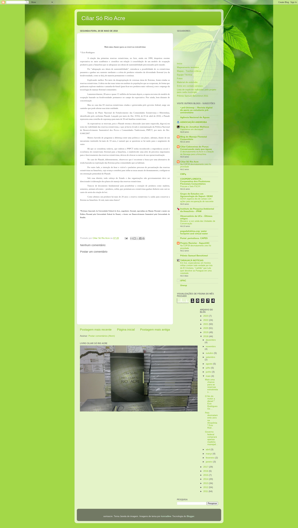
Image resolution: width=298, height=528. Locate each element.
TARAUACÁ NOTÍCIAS (191, 260)
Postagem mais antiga (155, 329)
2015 (206, 475)
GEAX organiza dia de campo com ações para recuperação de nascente (196, 200)
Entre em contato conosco (190, 86)
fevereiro (210, 458)
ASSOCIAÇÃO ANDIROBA (193, 122)
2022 (206, 320)
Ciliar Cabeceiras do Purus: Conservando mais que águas (196, 148)
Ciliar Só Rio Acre (103, 18)
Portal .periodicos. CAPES (194, 238)
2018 (206, 336)
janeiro (209, 462)
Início (179, 63)
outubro (210, 353)
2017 (206, 467)
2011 (206, 491)
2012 (206, 487)
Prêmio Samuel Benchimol (194, 255)
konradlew (166, 516)
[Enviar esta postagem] (126, 238)
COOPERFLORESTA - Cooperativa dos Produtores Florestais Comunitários (195, 181)
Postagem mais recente (96, 329)
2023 (206, 316)
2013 (206, 483)
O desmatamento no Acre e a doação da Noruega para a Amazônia (197, 152)
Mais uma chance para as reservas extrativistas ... (211, 385)
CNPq (183, 174)
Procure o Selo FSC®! (190, 186)
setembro (210, 357)
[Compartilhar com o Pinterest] (143, 238)
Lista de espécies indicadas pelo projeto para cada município (196, 90)
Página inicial (126, 329)
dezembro (211, 340)
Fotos (180, 78)
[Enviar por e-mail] (131, 238)
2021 (206, 324)
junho (209, 372)
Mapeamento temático (188, 67)
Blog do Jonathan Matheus (194, 127)
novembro (211, 346)
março (209, 454)
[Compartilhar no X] (137, 238)
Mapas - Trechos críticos (189, 71)
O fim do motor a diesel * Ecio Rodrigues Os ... (211, 402)
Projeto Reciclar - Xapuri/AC (195, 243)
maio (208, 376)
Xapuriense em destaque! (191, 129)
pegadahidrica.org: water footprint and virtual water (194, 232)
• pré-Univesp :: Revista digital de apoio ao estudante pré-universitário (196, 110)
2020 (206, 328)
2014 (206, 479)
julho (208, 368)
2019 (206, 332)
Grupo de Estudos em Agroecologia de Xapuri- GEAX (196, 195)
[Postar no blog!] (134, 238)
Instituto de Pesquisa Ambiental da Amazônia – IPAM (197, 210)
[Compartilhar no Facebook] (140, 238)
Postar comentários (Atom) (101, 336)
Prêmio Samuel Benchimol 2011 (192, 96)
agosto (209, 364)
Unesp (183, 285)
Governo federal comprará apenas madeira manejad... (211, 438)
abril (208, 449)
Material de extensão (187, 82)
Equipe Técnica (184, 75)
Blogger (190, 516)
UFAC (183, 280)
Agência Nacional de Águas (195, 117)
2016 (206, 471)
